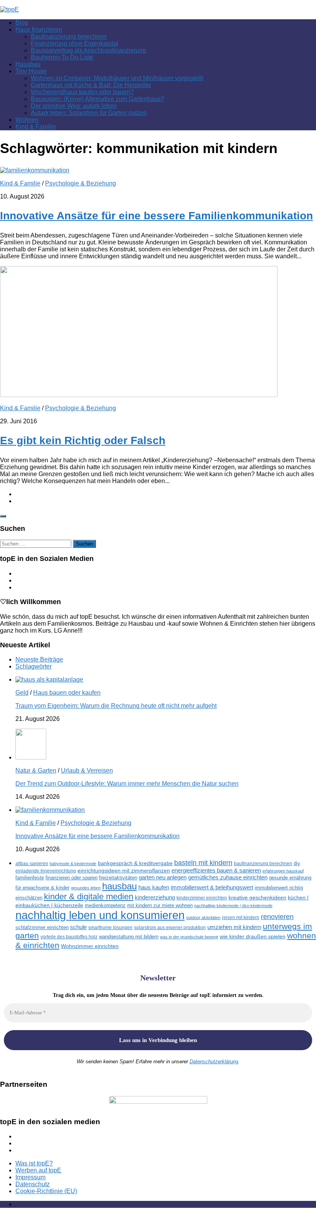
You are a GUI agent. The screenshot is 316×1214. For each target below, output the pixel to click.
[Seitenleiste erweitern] (3, 516)
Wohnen (27, 119)
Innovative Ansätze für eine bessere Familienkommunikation (156, 216)
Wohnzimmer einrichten (90, 946)
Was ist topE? (34, 1163)
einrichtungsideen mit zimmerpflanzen (123, 871)
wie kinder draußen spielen (253, 937)
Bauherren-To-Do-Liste (62, 57)
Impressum (30, 1177)
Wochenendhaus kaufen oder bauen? (82, 92)
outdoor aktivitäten (203, 917)
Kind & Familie (35, 126)
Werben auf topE (38, 1170)
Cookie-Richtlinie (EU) (46, 1191)
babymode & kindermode (73, 863)
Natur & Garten (35, 770)
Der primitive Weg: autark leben (74, 106)
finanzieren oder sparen (71, 878)
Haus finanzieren (38, 29)
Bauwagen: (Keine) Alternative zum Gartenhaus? (97, 99)
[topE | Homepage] (9, 9)
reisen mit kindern (240, 917)
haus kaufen (153, 887)
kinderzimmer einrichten (201, 897)
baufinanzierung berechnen (263, 863)
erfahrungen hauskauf (283, 871)
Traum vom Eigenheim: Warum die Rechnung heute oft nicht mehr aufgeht (116, 705)
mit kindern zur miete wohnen (160, 905)
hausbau (119, 886)
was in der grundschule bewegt (189, 936)
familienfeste (29, 878)
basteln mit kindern (203, 863)
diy (297, 863)
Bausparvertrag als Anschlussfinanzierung (88, 50)
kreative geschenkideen (257, 898)
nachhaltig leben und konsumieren (100, 915)
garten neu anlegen (163, 877)
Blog (21, 22)
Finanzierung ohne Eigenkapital (74, 43)
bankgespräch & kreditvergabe (135, 863)
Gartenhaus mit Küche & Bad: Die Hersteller (91, 85)
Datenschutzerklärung (214, 1061)
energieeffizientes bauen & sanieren (216, 870)
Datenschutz (32, 1184)
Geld (22, 692)
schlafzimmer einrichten (42, 927)
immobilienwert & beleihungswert (212, 887)
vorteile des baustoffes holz (68, 936)
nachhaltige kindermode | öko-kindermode (233, 905)
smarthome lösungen (110, 927)
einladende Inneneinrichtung (45, 870)
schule (78, 927)
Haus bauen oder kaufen (67, 692)
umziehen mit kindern (234, 927)
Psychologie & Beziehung (80, 183)
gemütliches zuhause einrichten (227, 877)
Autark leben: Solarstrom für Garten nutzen (89, 112)
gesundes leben (86, 888)
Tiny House (31, 71)
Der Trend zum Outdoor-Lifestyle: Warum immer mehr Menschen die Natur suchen (127, 783)
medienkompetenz (105, 905)
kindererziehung (155, 897)
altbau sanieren (31, 863)
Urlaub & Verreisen (87, 770)
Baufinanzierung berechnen (69, 36)
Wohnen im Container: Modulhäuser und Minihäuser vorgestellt (117, 78)
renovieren (277, 917)
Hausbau (27, 64)
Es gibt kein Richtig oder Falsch (82, 440)
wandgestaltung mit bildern (128, 937)
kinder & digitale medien (88, 896)
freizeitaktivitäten (118, 878)
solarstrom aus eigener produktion (170, 927)
